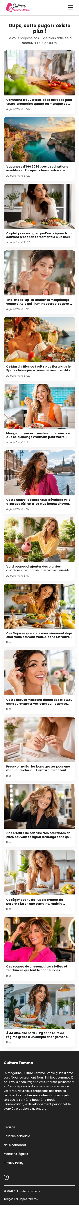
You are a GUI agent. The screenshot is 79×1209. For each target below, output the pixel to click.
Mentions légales (16, 1154)
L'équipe (9, 1127)
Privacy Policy (14, 1163)
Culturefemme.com (26, 1191)
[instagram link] (6, 1177)
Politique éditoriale (17, 1136)
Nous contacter (15, 1145)
